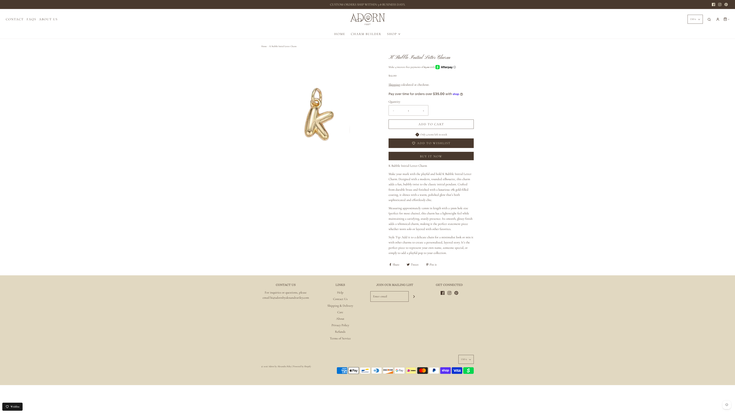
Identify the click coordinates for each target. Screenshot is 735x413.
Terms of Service (340, 338)
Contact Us (340, 299)
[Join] (414, 296)
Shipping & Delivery (340, 306)
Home (264, 46)
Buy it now (431, 156)
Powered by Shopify (302, 366)
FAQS (31, 19)
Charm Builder (366, 34)
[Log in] (717, 19)
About (340, 319)
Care (340, 312)
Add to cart (431, 124)
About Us (48, 19)
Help (340, 292)
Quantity (394, 102)
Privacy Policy (340, 325)
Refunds (340, 332)
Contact (15, 19)
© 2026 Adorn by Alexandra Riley (276, 366)
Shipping (394, 85)
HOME (339, 34)
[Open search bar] (709, 19)
